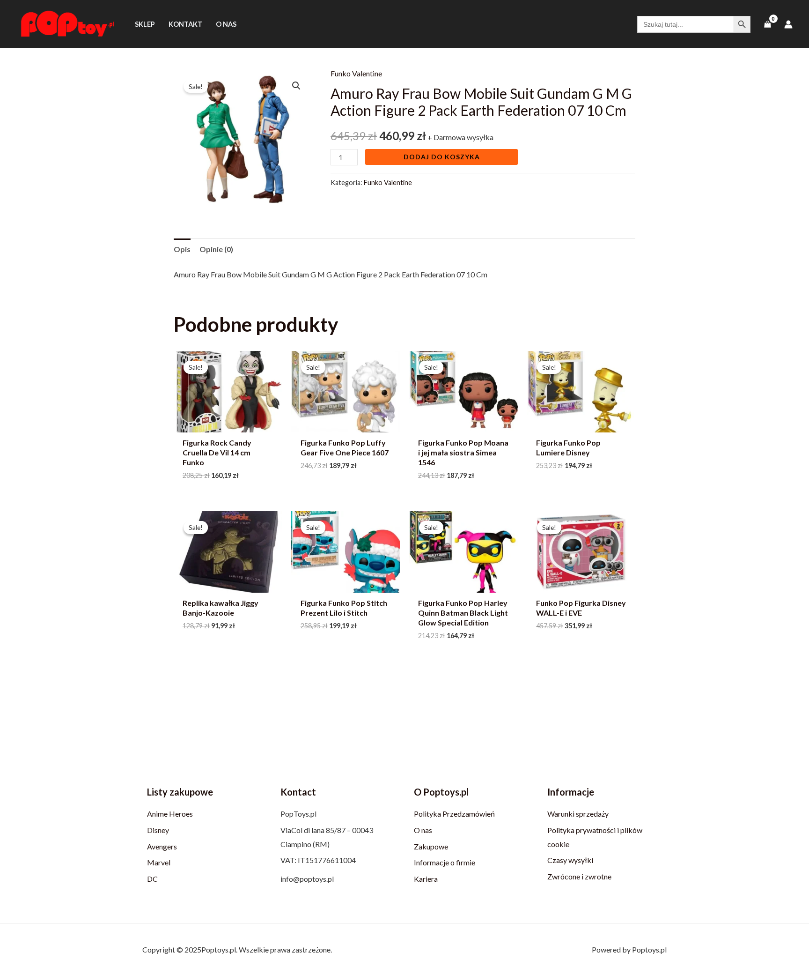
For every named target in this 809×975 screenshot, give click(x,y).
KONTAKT (185, 24)
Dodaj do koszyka (442, 157)
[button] (296, 85)
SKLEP (145, 24)
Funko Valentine (356, 73)
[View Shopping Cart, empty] (767, 24)
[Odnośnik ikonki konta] (788, 24)
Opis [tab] (182, 249)
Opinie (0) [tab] (216, 249)
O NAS (226, 24)
